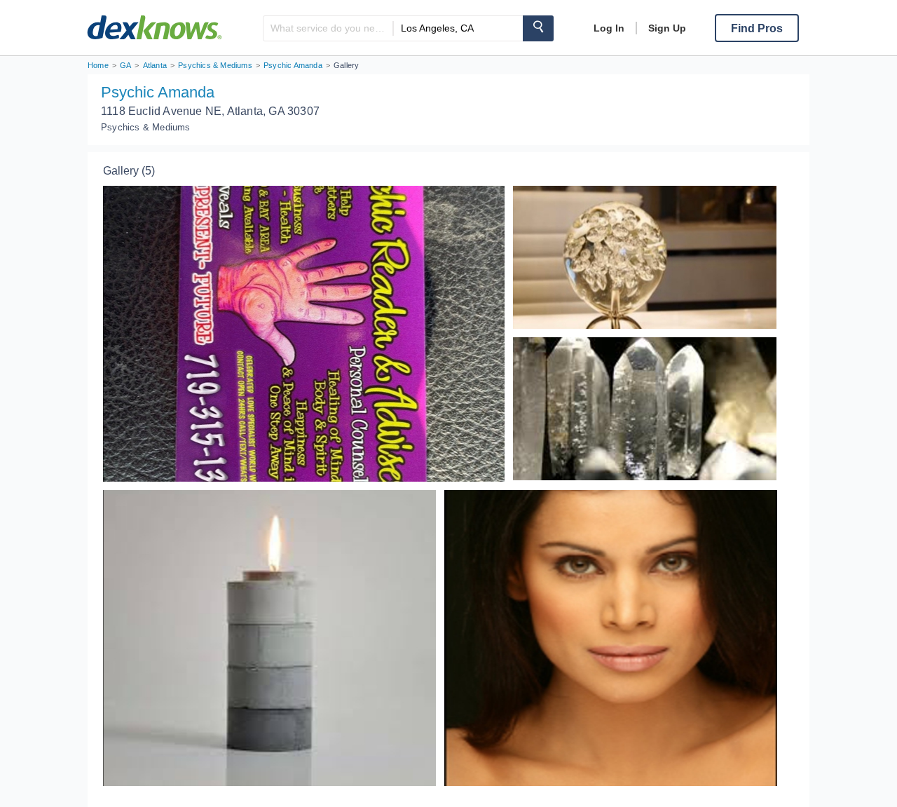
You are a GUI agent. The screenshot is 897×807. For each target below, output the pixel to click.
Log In (609, 28)
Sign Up (667, 28)
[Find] (538, 28)
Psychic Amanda (157, 92)
